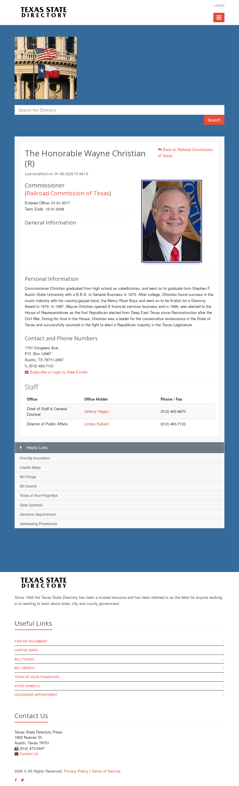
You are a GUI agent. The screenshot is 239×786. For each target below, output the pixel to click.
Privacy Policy (76, 771)
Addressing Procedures (38, 523)
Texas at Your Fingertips (39, 495)
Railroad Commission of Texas (68, 193)
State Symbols (31, 504)
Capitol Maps (30, 467)
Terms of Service (106, 771)
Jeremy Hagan (96, 411)
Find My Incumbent (35, 457)
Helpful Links (36, 447)
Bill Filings (28, 476)
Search (214, 120)
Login (219, 5)
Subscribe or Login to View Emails (58, 372)
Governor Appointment (38, 514)
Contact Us (29, 753)
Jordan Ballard (96, 424)
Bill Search (28, 485)
